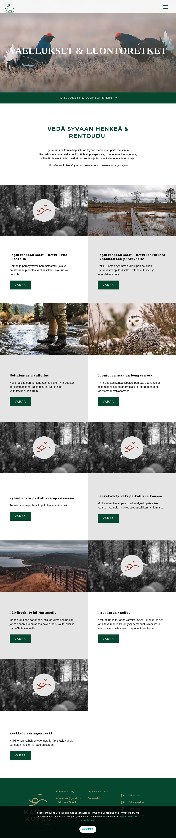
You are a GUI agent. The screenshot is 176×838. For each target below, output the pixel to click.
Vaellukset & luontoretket (86, 97)
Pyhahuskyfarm (136, 802)
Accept (88, 829)
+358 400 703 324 (66, 801)
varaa (20, 284)
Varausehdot (95, 798)
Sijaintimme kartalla (98, 791)
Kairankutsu (134, 795)
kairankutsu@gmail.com (69, 798)
